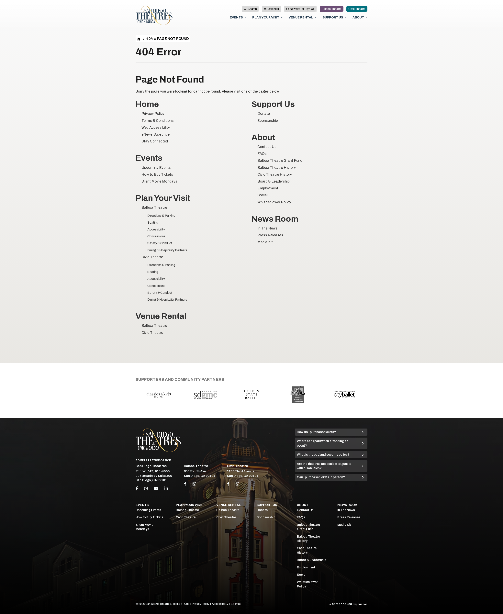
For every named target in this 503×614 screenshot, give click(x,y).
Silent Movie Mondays (159, 181)
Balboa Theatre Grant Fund (279, 160)
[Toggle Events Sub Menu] (245, 17)
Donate (263, 114)
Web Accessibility (155, 127)
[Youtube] (156, 488)
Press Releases (270, 235)
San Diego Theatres (154, 15)
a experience (348, 604)
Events (236, 17)
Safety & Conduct (159, 243)
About (358, 17)
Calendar (273, 8)
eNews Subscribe (155, 134)
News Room (275, 219)
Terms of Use (180, 603)
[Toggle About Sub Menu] (366, 17)
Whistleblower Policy (274, 202)
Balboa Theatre (331, 8)
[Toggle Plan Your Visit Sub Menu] (282, 17)
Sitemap (236, 603)
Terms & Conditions (157, 121)
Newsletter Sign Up (302, 8)
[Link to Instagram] (194, 484)
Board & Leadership (273, 181)
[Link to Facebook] (185, 484)
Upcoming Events (156, 168)
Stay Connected (154, 141)
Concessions (156, 236)
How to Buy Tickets (157, 174)
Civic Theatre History (274, 174)
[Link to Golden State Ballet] (251, 394)
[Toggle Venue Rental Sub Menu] (316, 17)
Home (139, 38)
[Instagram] (146, 488)
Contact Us (266, 147)
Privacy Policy (152, 114)
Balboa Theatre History (276, 168)
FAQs (262, 154)
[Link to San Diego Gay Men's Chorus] (205, 394)
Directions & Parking (161, 215)
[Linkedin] (166, 488)
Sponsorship (267, 121)
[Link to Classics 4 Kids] (158, 394)
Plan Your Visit (265, 17)
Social (262, 195)
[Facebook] (137, 488)
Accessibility (156, 229)
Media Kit (265, 242)
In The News (267, 228)
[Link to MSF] (298, 394)
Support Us (333, 17)
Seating (152, 222)
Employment (267, 188)
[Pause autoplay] (362, 378)
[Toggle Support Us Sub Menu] (346, 17)
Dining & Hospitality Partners (167, 250)
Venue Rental (301, 17)
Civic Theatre (356, 8)
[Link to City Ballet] (344, 394)
